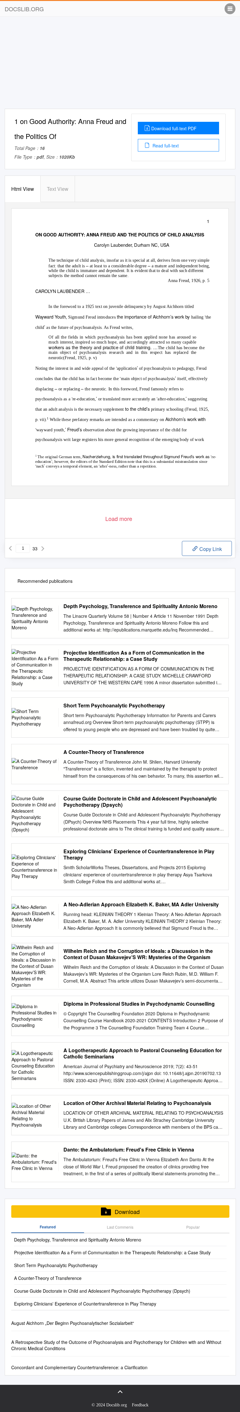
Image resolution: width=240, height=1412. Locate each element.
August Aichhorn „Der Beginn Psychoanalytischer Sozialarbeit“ (72, 1323)
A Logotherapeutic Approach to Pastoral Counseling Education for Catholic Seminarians (142, 1053)
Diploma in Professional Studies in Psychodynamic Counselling (139, 1004)
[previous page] (10, 548)
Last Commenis (120, 1227)
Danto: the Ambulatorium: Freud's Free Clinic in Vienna (128, 1150)
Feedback (140, 1405)
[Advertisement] (120, 65)
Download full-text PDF (174, 128)
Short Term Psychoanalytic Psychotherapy (114, 705)
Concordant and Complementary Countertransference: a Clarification (79, 1367)
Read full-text (165, 145)
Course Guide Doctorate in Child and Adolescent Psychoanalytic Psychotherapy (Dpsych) (140, 801)
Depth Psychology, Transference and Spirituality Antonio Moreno (140, 606)
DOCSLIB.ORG (24, 9)
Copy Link (210, 548)
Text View (57, 188)
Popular (193, 1227)
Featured (48, 1227)
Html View (22, 188)
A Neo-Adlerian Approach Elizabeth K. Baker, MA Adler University (141, 904)
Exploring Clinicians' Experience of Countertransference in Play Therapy (138, 854)
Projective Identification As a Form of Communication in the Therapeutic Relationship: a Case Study (133, 656)
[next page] (43, 548)
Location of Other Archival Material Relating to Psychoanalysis (137, 1103)
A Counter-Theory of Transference (103, 752)
